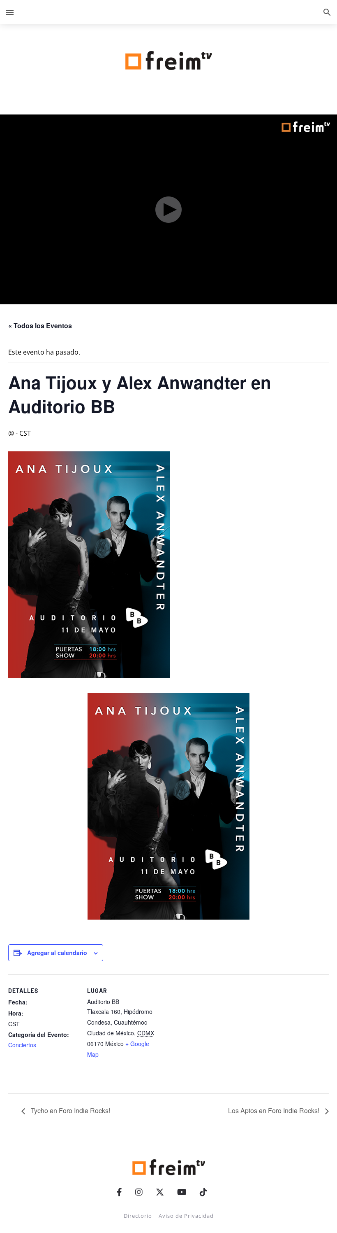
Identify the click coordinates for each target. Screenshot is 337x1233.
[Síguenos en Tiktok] (203, 1192)
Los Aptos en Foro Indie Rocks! (274, 1110)
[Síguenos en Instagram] (139, 1192)
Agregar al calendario (57, 952)
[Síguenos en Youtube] (182, 1192)
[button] (10, 12)
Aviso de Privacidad (186, 1215)
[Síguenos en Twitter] (160, 1192)
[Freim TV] (168, 58)
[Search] (327, 12)
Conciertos (22, 1045)
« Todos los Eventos (40, 325)
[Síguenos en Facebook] (119, 1192)
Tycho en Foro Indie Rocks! (69, 1110)
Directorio (138, 1215)
